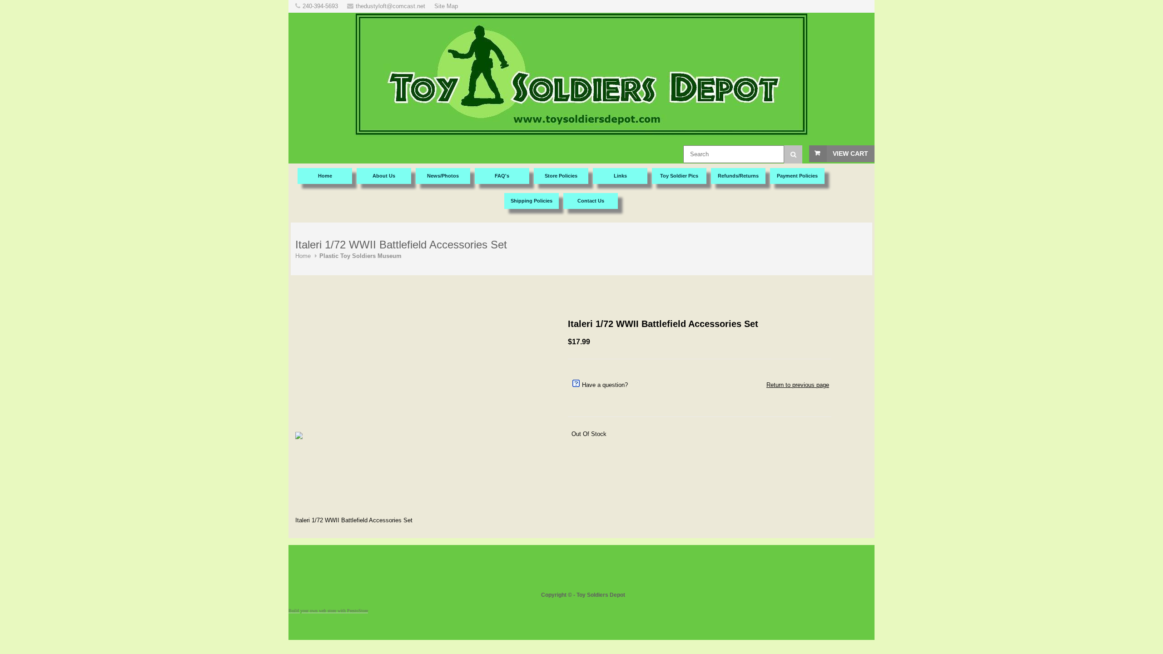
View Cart (850, 153)
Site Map (446, 6)
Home (303, 256)
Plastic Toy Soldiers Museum (360, 256)
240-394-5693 (320, 6)
